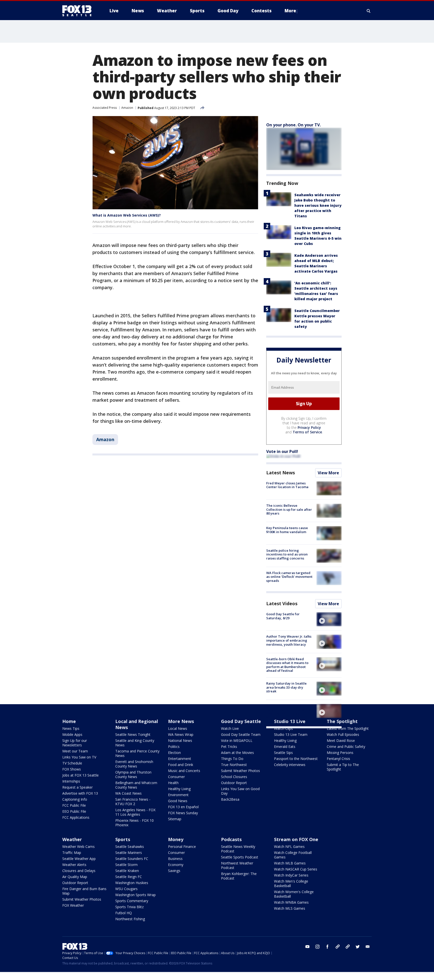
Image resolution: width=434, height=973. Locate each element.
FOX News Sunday (183, 812)
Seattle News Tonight (132, 734)
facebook (327, 947)
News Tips (70, 728)
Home (69, 721)
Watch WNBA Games (291, 902)
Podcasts (231, 839)
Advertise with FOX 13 (80, 793)
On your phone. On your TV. (293, 125)
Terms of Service (307, 432)
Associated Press (104, 108)
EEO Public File (74, 811)
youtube (307, 947)
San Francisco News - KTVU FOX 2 (132, 801)
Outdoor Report (234, 782)
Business (175, 858)
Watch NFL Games (289, 846)
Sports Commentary (131, 900)
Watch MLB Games (290, 863)
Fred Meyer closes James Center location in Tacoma (287, 485)
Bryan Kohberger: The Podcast (239, 876)
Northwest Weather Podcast (237, 865)
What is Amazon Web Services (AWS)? (126, 215)
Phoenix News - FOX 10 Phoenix (134, 822)
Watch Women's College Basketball (294, 894)
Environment (178, 794)
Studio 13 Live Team (290, 734)
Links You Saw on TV (79, 757)
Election (174, 752)
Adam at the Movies (237, 752)
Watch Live (230, 728)
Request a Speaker (77, 787)
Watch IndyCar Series (291, 875)
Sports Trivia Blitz (129, 906)
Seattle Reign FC (128, 876)
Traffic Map (71, 852)
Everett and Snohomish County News (134, 764)
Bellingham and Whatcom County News (136, 785)
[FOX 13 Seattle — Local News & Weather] (78, 11)
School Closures (234, 776)
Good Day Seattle (241, 721)
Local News (177, 728)
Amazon (127, 108)
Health (173, 782)
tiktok (338, 947)
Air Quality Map (74, 876)
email (368, 947)
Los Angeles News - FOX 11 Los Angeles (135, 812)
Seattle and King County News (134, 742)
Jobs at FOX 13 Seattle (80, 775)
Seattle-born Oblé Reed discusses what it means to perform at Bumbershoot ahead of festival (287, 665)
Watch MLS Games (289, 908)
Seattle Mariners (128, 852)
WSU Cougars (126, 888)
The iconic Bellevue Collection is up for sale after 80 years (289, 509)
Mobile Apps (72, 734)
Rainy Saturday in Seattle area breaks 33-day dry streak (286, 687)
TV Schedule (72, 763)
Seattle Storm (126, 864)
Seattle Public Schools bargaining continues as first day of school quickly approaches (289, 711)
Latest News (280, 473)
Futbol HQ (123, 912)
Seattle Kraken (127, 870)
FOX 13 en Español (183, 806)
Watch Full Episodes (343, 734)
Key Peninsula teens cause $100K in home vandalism (287, 530)
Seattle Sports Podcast (239, 857)
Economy (175, 864)
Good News (177, 800)
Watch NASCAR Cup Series (295, 869)
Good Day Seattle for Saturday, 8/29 (283, 616)
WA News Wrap (180, 734)
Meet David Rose (341, 740)
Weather (72, 839)
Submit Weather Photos (240, 770)
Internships (71, 781)
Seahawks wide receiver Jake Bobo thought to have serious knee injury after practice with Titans (318, 205)
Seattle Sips (283, 752)
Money (175, 839)
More (290, 11)
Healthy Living (179, 788)
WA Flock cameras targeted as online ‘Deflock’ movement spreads (289, 577)
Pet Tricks (229, 746)
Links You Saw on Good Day (240, 791)
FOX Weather (73, 905)
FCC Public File (74, 805)
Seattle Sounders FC (131, 858)
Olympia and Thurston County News (133, 774)
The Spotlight (342, 721)
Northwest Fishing (130, 918)
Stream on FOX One (296, 839)
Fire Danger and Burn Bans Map (84, 891)
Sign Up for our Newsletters (74, 742)
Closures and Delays (78, 870)
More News (181, 721)
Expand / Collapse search (369, 11)
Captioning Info (74, 799)
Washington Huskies (131, 882)
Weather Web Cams (78, 846)
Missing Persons (340, 752)
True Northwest (234, 764)
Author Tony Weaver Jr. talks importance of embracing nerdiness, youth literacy (288, 640)
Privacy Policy (309, 427)
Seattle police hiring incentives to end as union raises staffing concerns (287, 554)
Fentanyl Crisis (338, 758)
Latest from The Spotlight (348, 728)
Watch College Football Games (293, 854)
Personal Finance (182, 846)
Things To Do (232, 758)
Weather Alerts (74, 864)
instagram (317, 947)
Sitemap (174, 818)
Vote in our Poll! (282, 451)
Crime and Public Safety (346, 746)
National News (180, 740)
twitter (358, 947)
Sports (122, 839)
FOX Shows (71, 769)
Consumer (176, 776)
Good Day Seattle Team (240, 734)
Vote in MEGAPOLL (236, 740)
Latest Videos (281, 603)
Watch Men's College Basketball (291, 883)
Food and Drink (180, 764)
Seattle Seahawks (129, 846)
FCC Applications (75, 817)
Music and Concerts (184, 770)
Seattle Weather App (79, 858)
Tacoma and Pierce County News (137, 753)
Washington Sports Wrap (135, 894)
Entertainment (179, 758)
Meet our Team (75, 751)
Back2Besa (230, 799)
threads (348, 947)
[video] (329, 619)
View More (328, 473)
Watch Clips (283, 728)
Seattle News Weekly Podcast (238, 848)
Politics (174, 746)
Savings (174, 870)
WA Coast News (128, 793)
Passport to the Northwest (296, 758)
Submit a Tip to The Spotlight (343, 767)
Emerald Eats (284, 746)
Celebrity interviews (289, 764)
